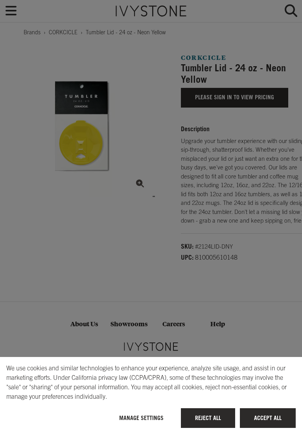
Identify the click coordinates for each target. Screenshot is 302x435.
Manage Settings (141, 418)
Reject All (208, 418)
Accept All (268, 418)
